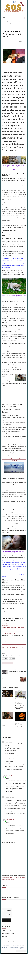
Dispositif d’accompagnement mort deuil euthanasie (13, 624)
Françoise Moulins (8, 39)
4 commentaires (20, 41)
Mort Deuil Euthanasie (17, 27)
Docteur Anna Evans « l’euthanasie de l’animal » (14, 460)
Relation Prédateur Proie (7, 939)
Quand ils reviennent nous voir (8, 933)
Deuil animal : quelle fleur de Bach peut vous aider (19, 707)
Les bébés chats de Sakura (7, 930)
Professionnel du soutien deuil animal (12, 631)
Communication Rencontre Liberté (9, 941)
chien (4, 662)
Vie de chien (4, 936)
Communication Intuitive (8, 633)
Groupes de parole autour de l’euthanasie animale (13, 628)
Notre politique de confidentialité (16, 948)
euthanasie (9, 662)
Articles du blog (7, 27)
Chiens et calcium (6, 703)
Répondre (9, 771)
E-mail (3, 902)
